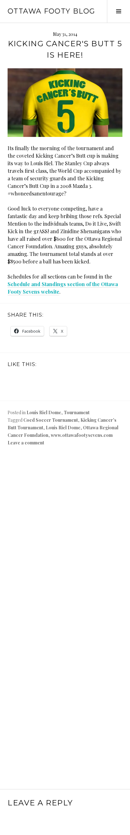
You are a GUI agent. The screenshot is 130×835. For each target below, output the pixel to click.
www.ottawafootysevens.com (82, 435)
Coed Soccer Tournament (50, 420)
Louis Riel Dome (44, 412)
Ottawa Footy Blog (51, 11)
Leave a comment (26, 443)
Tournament (77, 412)
